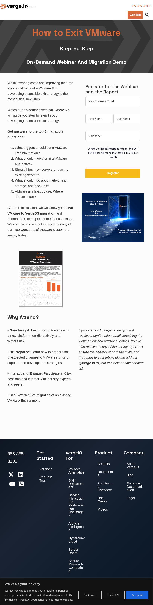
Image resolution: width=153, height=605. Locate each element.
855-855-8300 (141, 6)
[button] (148, 15)
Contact (135, 14)
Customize (90, 595)
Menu (32, 7)
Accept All (137, 595)
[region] (76, 591)
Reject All (113, 595)
